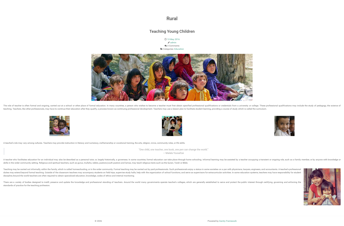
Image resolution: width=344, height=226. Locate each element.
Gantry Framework (228, 221)
